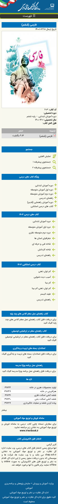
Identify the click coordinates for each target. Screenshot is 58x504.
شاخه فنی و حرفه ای (41, 244)
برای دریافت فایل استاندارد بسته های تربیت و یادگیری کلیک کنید (29, 355)
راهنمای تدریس (46, 198)
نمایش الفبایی (44, 156)
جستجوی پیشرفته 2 (41, 167)
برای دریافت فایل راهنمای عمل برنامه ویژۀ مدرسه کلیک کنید (29, 371)
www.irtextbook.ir (29, 430)
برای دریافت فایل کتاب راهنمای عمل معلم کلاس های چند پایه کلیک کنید (30, 321)
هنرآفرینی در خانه (48, 391)
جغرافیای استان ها (42, 238)
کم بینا (48, 282)
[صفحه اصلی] (49, 5)
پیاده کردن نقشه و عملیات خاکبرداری (39, 403)
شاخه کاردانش (44, 249)
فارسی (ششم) (45, 136)
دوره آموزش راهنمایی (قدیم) (40, 202)
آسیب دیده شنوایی (42, 277)
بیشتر (4, 410)
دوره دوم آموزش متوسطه (41, 194)
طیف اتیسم (45, 294)
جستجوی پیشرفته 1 (42, 162)
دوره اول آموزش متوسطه (42, 189)
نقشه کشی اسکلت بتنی (45, 399)
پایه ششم (31, 116)
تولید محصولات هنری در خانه (42, 387)
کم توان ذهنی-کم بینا (41, 288)
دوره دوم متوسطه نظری (40, 232)
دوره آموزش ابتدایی (47, 116)
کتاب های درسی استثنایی (42, 206)
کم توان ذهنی (44, 271)
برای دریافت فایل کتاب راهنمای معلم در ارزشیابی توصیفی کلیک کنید (30, 338)
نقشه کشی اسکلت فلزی (45, 395)
